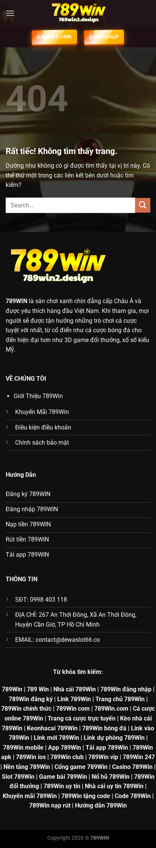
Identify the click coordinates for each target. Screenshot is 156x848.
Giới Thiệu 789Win (38, 396)
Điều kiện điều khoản (43, 427)
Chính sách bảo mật (42, 442)
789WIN (16, 301)
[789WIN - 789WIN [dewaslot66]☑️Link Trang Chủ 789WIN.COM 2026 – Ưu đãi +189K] (78, 13)
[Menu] (10, 13)
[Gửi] (142, 205)
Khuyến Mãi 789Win (42, 411)
